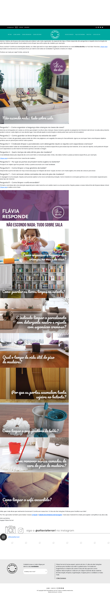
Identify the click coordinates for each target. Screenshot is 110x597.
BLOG (16, 27)
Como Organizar (26, 34)
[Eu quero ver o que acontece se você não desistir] (48, 548)
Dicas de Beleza (69, 34)
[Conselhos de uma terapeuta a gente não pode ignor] (75, 548)
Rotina (10, 34)
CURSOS (21, 27)
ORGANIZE (26, 27)
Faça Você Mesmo (80, 34)
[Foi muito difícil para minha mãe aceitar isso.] (34, 548)
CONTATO (53, 588)
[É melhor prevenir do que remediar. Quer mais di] (7, 548)
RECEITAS (89, 34)
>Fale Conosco (61, 578)
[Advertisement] (55, 13)
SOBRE (48, 588)
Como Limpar (16, 34)
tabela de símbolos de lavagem (50, 515)
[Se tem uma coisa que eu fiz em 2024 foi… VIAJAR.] (21, 548)
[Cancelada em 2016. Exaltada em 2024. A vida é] (89, 548)
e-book (34, 515)
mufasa (60, 592)
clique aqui (103, 47)
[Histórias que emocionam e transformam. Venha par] (62, 548)
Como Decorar (37, 34)
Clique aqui (3, 158)
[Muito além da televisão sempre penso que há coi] (103, 548)
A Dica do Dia (96, 34)
